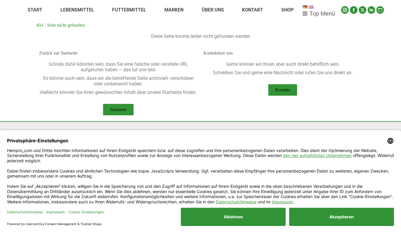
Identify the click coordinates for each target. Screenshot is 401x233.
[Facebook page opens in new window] (354, 10)
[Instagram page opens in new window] (345, 10)
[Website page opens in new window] (380, 10)
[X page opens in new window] (362, 10)
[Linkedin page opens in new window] (371, 10)
